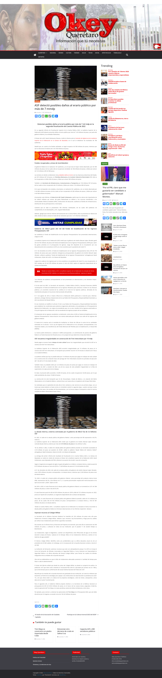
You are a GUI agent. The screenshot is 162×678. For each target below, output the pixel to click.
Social (97, 53)
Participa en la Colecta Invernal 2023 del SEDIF (81, 615)
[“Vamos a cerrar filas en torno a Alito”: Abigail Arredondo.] (106, 248)
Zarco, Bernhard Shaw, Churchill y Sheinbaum (119, 226)
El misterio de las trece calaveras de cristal (116, 128)
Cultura (68, 53)
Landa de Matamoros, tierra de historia (118, 119)
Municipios (110, 70)
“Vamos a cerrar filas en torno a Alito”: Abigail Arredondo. (120, 247)
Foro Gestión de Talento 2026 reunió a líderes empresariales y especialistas (118, 73)
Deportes (41, 57)
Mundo (61, 53)
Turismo (76, 53)
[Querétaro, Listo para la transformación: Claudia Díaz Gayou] (106, 291)
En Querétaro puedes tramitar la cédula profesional (115, 100)
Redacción (49, 112)
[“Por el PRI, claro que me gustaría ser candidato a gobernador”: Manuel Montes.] (115, 173)
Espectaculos (106, 53)
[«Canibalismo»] (106, 258)
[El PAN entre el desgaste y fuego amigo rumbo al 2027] (106, 238)
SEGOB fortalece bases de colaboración (117, 82)
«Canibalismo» (117, 257)
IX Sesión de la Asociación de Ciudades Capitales (47, 616)
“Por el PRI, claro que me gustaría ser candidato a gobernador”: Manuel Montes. (114, 192)
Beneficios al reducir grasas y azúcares (118, 156)
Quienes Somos (37, 661)
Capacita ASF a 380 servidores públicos (87, 630)
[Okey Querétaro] (81, 5)
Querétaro (41, 53)
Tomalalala (117, 53)
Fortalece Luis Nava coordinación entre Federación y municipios (117, 137)
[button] (46, 53)
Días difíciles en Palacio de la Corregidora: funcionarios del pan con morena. (120, 267)
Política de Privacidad (39, 657)
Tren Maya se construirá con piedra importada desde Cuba (43, 632)
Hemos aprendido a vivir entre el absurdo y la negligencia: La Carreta (120, 279)
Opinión (105, 183)
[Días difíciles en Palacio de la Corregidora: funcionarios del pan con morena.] (106, 269)
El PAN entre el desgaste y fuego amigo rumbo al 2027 (120, 236)
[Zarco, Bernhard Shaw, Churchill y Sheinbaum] (106, 228)
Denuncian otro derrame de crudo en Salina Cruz (65, 631)
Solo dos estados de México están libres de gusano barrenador (118, 91)
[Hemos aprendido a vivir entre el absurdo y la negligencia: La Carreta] (106, 281)
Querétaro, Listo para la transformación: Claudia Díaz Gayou (120, 290)
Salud (84, 53)
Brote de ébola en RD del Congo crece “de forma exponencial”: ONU (117, 146)
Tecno (90, 53)
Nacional (53, 53)
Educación (110, 97)
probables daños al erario (65, 175)
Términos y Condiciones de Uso (42, 664)
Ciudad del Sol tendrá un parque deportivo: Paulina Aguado (117, 110)
